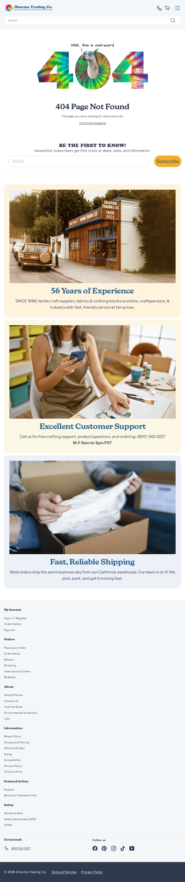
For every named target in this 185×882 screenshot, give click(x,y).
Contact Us (11, 701)
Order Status (12, 653)
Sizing (8, 754)
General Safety (13, 813)
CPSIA (8, 825)
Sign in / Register (15, 618)
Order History (12, 624)
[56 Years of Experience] (92, 236)
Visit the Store (13, 706)
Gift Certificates (14, 748)
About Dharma (13, 695)
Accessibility (12, 760)
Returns (9, 659)
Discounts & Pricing (16, 742)
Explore (9, 789)
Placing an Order (15, 647)
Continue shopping (92, 123)
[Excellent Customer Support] (92, 372)
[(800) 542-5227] (157, 8)
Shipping (10, 665)
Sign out (9, 630)
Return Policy (12, 736)
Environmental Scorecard (20, 712)
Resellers (10, 677)
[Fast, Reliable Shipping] (92, 507)
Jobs (7, 718)
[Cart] (167, 8)
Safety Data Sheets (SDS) (20, 819)
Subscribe (168, 161)
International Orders (17, 671)
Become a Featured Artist (20, 795)
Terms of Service (64, 872)
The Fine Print (13, 771)
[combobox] (92, 20)
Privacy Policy (13, 766)
